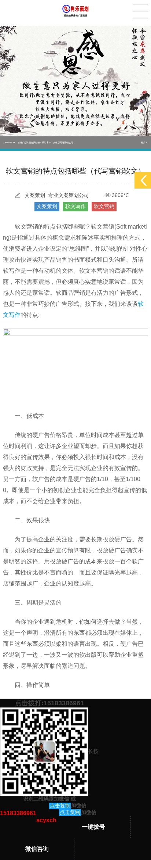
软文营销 (104, 206)
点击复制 (60, 806)
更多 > (144, 142)
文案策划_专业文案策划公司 (57, 195)
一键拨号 (93, 827)
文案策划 (47, 206)
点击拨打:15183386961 (49, 703)
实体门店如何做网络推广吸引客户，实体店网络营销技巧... (39, 142)
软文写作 (75, 206)
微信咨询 (37, 849)
